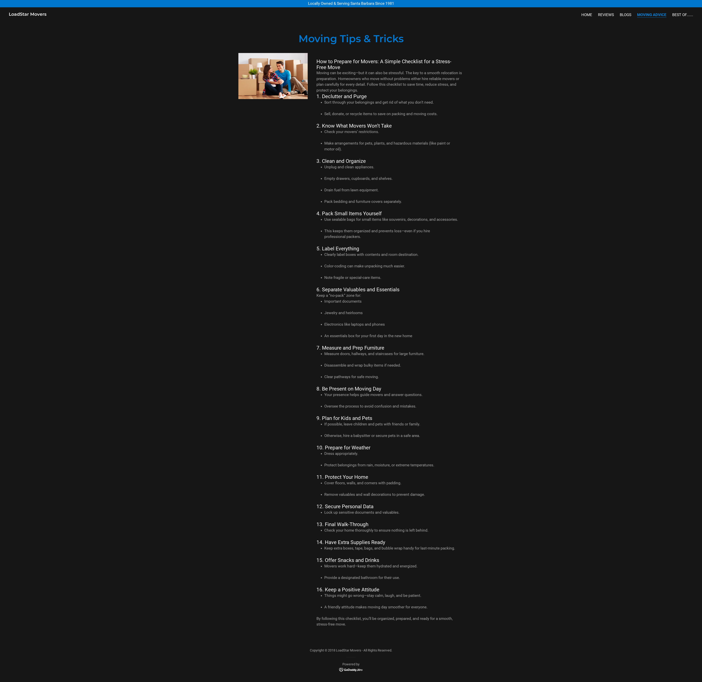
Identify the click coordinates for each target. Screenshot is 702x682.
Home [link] (586, 15)
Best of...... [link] (682, 15)
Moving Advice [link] (651, 15)
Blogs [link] (625, 15)
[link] (27, 14)
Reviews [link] (606, 15)
